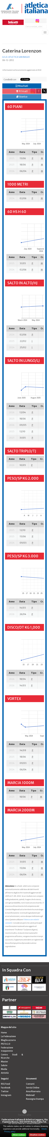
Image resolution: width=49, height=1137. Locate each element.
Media (4, 1069)
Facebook (5, 1087)
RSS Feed (5, 1084)
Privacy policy (9, 1132)
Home (4, 1032)
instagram (37, 21)
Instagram (6, 1095)
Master (4, 1061)
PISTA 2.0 (5, 1044)
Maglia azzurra (8, 1040)
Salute (4, 1065)
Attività (5, 1073)
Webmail (30, 1095)
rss (42, 21)
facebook (27, 21)
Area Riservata (33, 1091)
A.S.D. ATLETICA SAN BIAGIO (16, 57)
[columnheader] (11, 152)
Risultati (23, 85)
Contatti (30, 1084)
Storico (23, 96)
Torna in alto (24, 1115)
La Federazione (8, 1036)
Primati (23, 91)
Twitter (5, 1091)
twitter (32, 21)
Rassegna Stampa (35, 1099)
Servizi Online (32, 1087)
